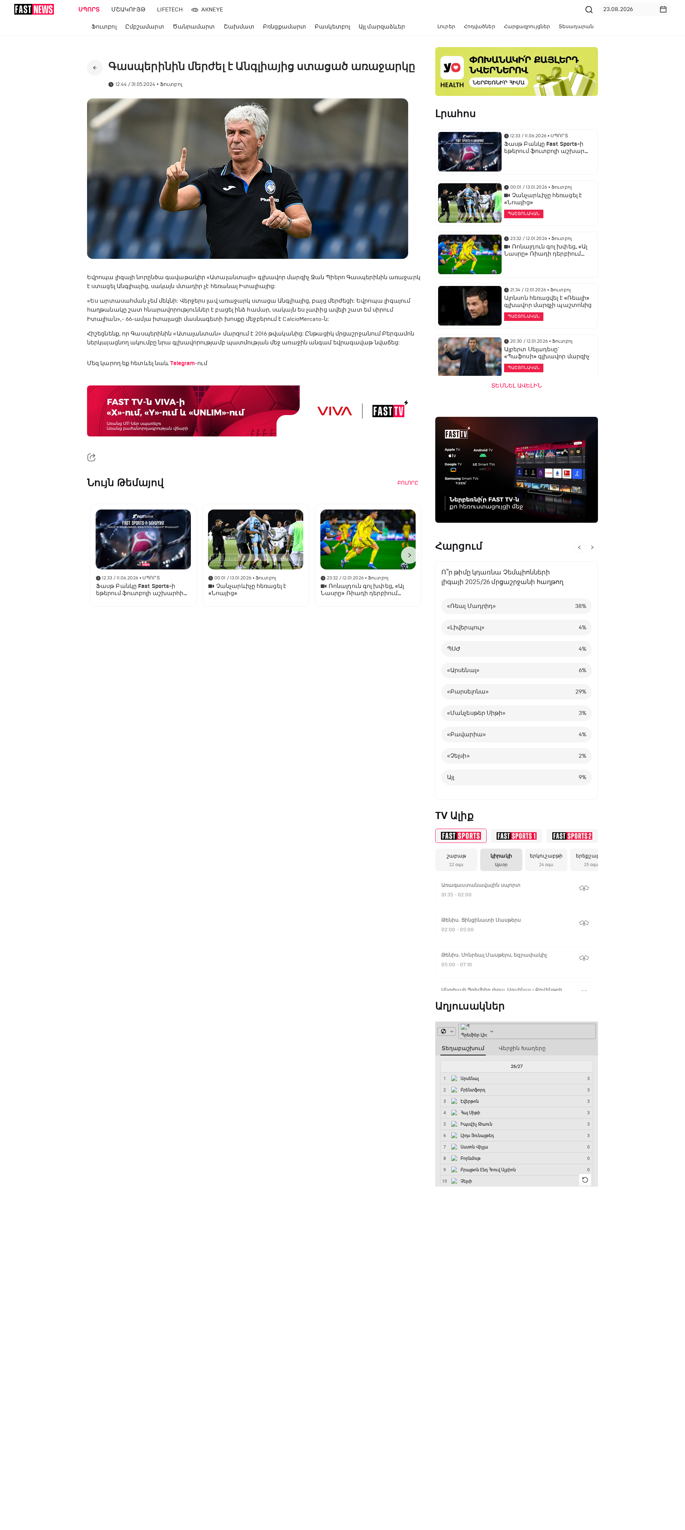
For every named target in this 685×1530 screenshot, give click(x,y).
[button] (663, 9)
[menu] (327, 9)
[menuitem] (87, 9)
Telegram (182, 363)
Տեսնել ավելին (516, 385)
